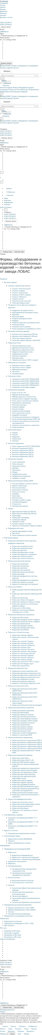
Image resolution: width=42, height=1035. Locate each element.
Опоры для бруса (18, 427)
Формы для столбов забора (21, 608)
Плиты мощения (17, 464)
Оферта (2, 1012)
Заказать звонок (5, 27)
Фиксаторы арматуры (19, 405)
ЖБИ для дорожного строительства (24, 397)
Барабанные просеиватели (17, 861)
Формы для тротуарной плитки (22, 546)
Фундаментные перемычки (21, 476)
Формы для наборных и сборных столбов (26, 602)
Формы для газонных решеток (22, 556)
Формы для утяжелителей (21, 725)
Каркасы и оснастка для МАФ (22, 735)
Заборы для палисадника (20, 517)
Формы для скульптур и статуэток (23, 723)
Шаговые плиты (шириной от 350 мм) (24, 336)
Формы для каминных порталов (23, 714)
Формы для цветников (19, 568)
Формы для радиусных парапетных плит (25, 677)
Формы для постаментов (20, 566)
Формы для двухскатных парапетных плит (26, 673)
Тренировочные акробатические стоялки (21, 833)
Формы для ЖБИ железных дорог (23, 762)
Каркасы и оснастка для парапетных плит (26, 683)
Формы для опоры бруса (20, 758)
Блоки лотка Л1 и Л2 (19, 393)
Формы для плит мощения (21, 570)
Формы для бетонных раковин (22, 729)
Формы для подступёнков (20, 666)
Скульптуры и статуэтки (20, 490)
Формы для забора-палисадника (23, 600)
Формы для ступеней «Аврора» (22, 635)
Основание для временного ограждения (25, 417)
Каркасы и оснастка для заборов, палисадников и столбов (23, 611)
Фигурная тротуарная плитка (22, 318)
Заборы (11, 508)
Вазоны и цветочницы (19, 486)
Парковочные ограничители (21, 403)
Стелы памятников (18, 462)
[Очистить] (37, 76)
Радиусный (16, 437)
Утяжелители (16, 504)
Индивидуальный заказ (16, 528)
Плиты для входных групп (20, 303)
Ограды (14, 472)
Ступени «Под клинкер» (20, 293)
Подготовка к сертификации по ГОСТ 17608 (18, 923)
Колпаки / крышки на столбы (21, 524)
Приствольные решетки (20, 506)
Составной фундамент (19, 502)
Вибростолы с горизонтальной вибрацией (26, 859)
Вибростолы (12, 852)
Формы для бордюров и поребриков (24, 554)
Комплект (15, 441)
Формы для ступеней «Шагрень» (23, 657)
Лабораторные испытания (13, 921)
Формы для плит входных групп (22, 664)
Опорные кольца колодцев (21, 411)
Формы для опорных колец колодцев (24, 770)
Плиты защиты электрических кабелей (25, 401)
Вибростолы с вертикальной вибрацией (25, 857)
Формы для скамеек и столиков (22, 582)
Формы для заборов (15, 587)
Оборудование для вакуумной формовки (18, 905)
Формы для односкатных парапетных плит (26, 675)
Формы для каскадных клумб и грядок (25, 721)
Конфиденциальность (7, 1010)
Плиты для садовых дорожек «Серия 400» (26, 340)
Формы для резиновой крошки (22, 806)
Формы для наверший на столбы (23, 679)
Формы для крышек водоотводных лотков (26, 804)
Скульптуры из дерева (11, 933)
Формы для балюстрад (20, 598)
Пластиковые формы (11, 538)
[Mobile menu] (1, 118)
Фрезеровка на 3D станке (12, 935)
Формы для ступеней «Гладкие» (23, 641)
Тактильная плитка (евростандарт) (23, 387)
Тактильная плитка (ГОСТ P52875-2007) (25, 383)
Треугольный (16, 439)
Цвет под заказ (9, 925)
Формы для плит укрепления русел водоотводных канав (24, 777)
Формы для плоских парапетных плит (25, 671)
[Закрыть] (1, 182)
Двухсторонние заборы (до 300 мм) (24, 511)
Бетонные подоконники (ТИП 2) (22, 450)
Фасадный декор (17, 373)
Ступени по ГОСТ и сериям (21, 295)
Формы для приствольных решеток (24, 717)
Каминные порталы (18, 492)
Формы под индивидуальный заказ (20, 799)
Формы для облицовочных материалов (21, 614)
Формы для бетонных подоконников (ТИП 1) (27, 740)
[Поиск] (1, 172)
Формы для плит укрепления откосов (24, 772)
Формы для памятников (20, 564)
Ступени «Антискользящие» (21, 289)
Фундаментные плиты (19, 474)
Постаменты (16, 470)
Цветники (15, 468)
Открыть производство (7, 939)
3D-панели (15, 371)
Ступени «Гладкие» (18, 291)
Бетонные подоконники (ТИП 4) (22, 454)
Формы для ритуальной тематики (19, 561)
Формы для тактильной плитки (18, 686)
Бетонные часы (17, 498)
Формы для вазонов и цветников (23, 710)
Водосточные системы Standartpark (20, 839)
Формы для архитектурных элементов (21, 707)
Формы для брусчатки (19, 550)
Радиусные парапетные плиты (22, 352)
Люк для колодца (18, 409)
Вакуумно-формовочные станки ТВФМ (21, 908)
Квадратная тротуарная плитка (22, 310)
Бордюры (15, 320)
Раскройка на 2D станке (12, 931)
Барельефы (16, 496)
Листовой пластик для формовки (19, 914)
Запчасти (11, 885)
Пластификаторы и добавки (13, 815)
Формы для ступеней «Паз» (21, 647)
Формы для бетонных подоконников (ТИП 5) (27, 748)
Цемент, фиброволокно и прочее (19, 843)
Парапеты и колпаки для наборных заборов (27, 526)
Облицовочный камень (19, 369)
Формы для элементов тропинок (23, 558)
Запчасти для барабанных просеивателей (26, 902)
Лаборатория (4, 918)
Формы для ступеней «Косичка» (23, 643)
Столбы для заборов (19, 520)
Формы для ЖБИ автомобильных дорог (25, 786)
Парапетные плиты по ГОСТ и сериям (25, 360)
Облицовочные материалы (17, 362)
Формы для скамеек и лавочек (22, 727)
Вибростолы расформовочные (22, 855)
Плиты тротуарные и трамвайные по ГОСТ (26, 329)
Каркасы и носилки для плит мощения (25, 584)
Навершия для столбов (20, 354)
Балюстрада (16, 515)
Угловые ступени (17, 299)
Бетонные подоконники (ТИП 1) (22, 448)
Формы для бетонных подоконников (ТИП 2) (27, 742)
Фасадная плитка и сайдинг (21, 365)
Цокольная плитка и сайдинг (21, 367)
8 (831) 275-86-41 (6, 22)
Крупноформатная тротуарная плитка (25, 312)
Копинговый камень (15, 430)
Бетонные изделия (10, 282)
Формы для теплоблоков (20, 630)
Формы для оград (18, 574)
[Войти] (1, 175)
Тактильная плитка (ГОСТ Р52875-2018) (25, 381)
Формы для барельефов (20, 712)
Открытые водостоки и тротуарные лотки (26, 323)
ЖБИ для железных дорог (20, 395)
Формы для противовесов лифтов (23, 784)
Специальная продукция (16, 390)
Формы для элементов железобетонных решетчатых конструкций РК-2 (25, 789)
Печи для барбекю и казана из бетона (25, 484)
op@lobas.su (4, 31)
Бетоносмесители (14, 877)
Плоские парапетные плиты (21, 346)
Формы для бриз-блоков (20, 808)
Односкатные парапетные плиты (23, 350)
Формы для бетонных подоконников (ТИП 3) (27, 744)
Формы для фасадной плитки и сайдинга (26, 619)
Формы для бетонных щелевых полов (25, 792)
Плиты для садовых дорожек (21, 338)
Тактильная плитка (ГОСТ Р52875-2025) (25, 379)
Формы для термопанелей (21, 624)
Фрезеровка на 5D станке (12, 937)
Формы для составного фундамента (24, 733)
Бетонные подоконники (16, 443)
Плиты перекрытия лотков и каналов (24, 535)
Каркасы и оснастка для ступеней (23, 653)
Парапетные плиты (14, 343)
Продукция (4, 279)
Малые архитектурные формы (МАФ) (21, 481)
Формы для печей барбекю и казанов (24, 719)
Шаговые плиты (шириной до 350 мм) (25, 334)
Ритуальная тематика (15, 459)
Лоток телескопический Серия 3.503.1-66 (26, 419)
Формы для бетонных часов (21, 731)
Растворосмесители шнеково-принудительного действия (22, 874)
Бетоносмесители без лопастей (22, 880)
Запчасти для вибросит (20, 896)
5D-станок (3, 928)
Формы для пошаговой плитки (22, 548)
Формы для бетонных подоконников (20, 737)
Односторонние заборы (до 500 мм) (24, 513)
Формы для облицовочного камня (23, 628)
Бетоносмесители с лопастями (22, 882)
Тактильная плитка (14, 376)
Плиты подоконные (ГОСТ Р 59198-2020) (26, 446)
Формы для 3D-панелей (20, 617)
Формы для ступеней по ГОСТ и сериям (25, 661)
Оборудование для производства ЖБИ (17, 849)
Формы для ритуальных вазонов (23, 572)
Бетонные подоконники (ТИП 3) (22, 452)
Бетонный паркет (18, 316)
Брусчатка (15, 314)
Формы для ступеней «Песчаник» (23, 649)
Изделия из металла (11, 830)
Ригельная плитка (18, 325)
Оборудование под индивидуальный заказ (18, 916)
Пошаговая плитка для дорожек (19, 331)
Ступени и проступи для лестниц (19, 286)
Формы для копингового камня (22, 802)
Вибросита (11, 863)
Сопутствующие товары (12, 836)
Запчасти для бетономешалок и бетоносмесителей (23, 893)
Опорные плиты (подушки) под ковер (24, 399)
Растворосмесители (15, 866)
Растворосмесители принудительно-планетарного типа (24, 870)
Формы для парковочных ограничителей (25, 768)
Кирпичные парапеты (19, 356)
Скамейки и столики (19, 478)
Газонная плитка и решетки (21, 327)
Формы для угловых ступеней (22, 659)
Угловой (15, 435)
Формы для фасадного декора (22, 626)
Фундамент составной (19, 415)
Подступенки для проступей (21, 301)
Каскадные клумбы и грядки (21, 500)
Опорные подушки (18, 407)
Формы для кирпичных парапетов (23, 681)
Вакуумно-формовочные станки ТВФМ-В (21, 910)
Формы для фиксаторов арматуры (23, 774)
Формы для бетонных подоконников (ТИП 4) (27, 746)
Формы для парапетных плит (18, 668)
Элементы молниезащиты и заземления (25, 425)
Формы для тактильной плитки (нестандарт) (27, 705)
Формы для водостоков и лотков (23, 552)
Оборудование (5, 845)
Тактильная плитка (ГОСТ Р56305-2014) (25, 385)
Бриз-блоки (16, 533)
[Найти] (9, 82)
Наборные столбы (18, 522)
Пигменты (11, 841)
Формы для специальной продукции (20, 755)
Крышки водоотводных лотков (22, 531)
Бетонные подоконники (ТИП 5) (22, 456)
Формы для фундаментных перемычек (25, 580)
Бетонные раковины (19, 488)
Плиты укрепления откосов (21, 413)
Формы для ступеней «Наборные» (23, 645)
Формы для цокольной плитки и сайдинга (26, 621)
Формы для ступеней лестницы (19, 632)
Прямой (15, 433)
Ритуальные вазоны (18, 466)
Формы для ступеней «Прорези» (23, 655)
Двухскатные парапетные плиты (23, 348)
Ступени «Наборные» (19, 297)
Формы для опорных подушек (22, 780)
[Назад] (5, 209)
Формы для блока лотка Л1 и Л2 (23, 760)
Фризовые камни (17, 358)
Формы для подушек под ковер (22, 782)
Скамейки (15, 494)
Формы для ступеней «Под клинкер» (24, 651)
